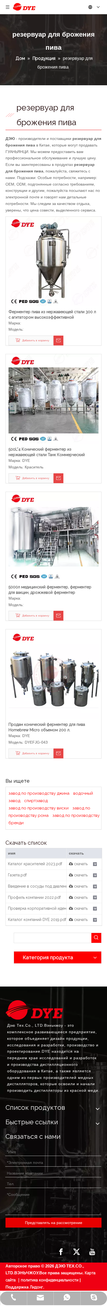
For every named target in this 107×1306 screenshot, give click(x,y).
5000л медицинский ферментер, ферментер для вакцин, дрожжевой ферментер (50, 590)
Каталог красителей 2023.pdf (35, 864)
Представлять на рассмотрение (53, 1222)
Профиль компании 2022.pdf (34, 897)
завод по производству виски (39, 808)
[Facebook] (61, 1252)
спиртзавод (36, 800)
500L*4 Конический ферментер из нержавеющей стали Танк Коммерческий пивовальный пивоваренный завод (47, 452)
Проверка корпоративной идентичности (45, 908)
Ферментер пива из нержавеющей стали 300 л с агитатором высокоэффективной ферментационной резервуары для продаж (52, 315)
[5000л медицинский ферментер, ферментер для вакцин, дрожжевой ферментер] (53, 536)
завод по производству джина (39, 793)
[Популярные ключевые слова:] (96, 938)
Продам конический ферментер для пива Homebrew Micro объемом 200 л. (47, 727)
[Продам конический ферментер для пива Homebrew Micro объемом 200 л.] (53, 674)
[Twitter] (76, 1252)
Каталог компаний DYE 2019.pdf (37, 919)
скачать (80, 864)
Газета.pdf (17, 875)
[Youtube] (92, 1252)
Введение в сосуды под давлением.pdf (44, 886)
